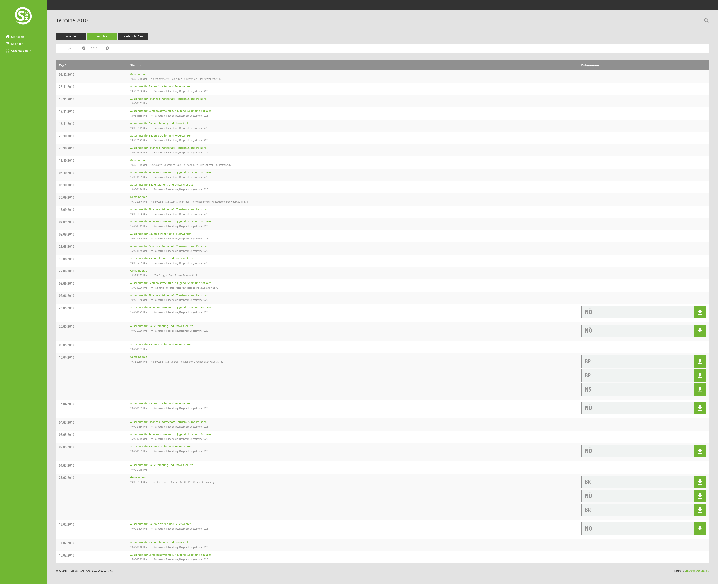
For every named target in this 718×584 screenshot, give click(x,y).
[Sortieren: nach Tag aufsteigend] (66, 65)
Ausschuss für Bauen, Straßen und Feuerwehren (160, 86)
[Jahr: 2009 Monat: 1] (83, 48)
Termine (102, 36)
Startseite (17, 37)
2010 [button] (94, 48)
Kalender (17, 43)
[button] (23, 50)
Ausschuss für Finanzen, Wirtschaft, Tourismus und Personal (168, 98)
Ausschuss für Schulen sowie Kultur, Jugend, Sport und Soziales (170, 111)
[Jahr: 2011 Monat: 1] (107, 48)
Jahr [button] (71, 48)
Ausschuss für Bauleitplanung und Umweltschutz (161, 123)
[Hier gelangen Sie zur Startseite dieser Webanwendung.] (23, 16)
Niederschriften (133, 36)
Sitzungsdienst (697, 570)
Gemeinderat (138, 74)
